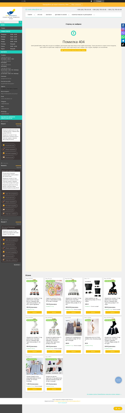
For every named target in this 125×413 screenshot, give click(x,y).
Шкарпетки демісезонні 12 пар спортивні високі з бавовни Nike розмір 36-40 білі (11, 131)
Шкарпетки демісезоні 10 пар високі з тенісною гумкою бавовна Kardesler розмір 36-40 (11, 186)
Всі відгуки (17, 264)
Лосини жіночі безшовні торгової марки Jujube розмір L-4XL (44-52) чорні (11, 175)
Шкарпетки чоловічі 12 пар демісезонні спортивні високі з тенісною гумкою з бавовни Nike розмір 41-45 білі (10, 137)
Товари (3, 28)
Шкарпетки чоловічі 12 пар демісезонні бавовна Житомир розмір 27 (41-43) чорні (10, 233)
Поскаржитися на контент (60, 401)
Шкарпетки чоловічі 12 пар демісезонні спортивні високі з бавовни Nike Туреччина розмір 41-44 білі (34, 340)
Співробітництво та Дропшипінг (82, 14)
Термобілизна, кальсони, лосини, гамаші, (74, 50)
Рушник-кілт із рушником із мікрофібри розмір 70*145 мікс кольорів (73, 339)
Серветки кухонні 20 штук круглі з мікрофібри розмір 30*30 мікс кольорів (53, 299)
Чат (119, 408)
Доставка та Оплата (61, 14)
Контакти (49, 14)
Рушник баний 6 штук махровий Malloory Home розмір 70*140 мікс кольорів (33, 379)
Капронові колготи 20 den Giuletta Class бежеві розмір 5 (93, 339)
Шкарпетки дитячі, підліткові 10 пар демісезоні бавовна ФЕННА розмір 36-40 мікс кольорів (54, 379)
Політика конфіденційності (73, 401)
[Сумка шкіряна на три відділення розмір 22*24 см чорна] (93, 288)
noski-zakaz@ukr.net (6, 98)
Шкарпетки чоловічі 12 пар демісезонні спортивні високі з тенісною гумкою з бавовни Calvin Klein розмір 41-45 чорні (10, 181)
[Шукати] (20, 22)
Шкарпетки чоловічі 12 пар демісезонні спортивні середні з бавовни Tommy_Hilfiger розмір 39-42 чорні (112, 340)
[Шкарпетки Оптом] (11, 12)
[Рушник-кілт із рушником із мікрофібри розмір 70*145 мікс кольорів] (73, 327)
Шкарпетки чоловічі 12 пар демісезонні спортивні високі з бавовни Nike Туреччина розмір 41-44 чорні (112, 301)
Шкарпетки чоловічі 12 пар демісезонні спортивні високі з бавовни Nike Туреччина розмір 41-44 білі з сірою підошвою (34, 301)
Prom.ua (71, 399)
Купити (34, 312)
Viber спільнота (76, 4)
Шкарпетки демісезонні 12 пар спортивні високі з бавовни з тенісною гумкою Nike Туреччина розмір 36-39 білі (53, 340)
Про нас (40, 14)
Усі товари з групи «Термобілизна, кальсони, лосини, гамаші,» (103, 394)
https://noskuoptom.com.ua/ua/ (9, 93)
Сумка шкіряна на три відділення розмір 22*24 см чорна (93, 299)
